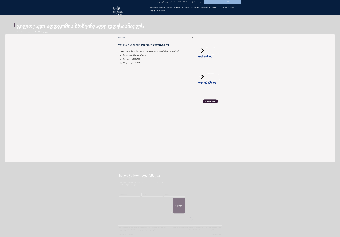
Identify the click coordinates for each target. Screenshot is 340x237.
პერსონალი (215, 7)
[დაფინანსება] (202, 77)
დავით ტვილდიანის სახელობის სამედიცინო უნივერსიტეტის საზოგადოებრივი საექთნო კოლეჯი (119, 10)
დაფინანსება (207, 82)
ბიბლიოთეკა (161, 10)
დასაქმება (205, 56)
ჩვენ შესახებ (185, 7)
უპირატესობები (205, 7)
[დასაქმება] (202, 50)
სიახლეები (177, 7)
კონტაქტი (152, 10)
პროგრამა (224, 7)
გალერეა (231, 7)
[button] (185, 7)
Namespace (130, 234)
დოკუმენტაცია (195, 7)
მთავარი (169, 7)
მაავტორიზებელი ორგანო (157, 7)
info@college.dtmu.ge (195, 2)
